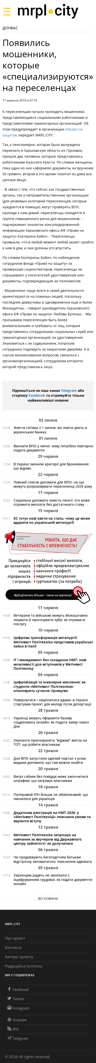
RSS (16, 1029)
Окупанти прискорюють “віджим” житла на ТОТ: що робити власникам (50, 742)
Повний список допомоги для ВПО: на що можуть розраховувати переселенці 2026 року (53, 484)
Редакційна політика (23, 966)
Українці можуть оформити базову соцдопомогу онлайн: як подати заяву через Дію (51, 722)
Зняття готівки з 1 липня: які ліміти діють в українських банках (50, 430)
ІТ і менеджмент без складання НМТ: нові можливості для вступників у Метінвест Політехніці (50, 664)
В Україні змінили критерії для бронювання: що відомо (51, 466)
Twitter (18, 998)
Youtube (20, 1019)
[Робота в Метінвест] (48, 567)
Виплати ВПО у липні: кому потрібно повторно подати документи (53, 448)
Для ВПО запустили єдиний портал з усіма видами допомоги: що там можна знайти (50, 760)
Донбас (10, 27)
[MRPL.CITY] (48, 11)
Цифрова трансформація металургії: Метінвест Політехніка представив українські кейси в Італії (53, 642)
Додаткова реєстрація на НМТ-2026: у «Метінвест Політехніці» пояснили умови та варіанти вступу (52, 817)
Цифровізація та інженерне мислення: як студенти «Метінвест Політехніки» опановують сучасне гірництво (50, 686)
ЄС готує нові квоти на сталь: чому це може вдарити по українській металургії (52, 520)
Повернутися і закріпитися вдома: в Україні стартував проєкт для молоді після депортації (52, 702)
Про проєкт (15, 938)
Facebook (37, 395)
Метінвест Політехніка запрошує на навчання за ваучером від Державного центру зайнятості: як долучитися (48, 839)
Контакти (13, 947)
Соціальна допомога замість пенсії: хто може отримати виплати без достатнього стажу (52, 502)
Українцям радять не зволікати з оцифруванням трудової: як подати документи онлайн (53, 879)
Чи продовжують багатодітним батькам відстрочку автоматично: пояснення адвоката (53, 859)
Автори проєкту (19, 956)
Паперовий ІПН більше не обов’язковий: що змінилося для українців (51, 796)
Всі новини (48, 898)
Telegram (69, 390)
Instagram (21, 1008)
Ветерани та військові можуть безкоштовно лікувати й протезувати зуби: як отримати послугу (51, 619)
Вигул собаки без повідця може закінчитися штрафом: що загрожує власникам (51, 778)
